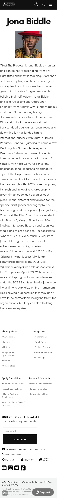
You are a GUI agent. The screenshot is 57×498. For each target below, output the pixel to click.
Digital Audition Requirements (10, 395)
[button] (36, 4)
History (6, 346)
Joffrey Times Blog (38, 388)
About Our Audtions (12, 388)
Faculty (6, 341)
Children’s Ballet (42, 336)
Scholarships (9, 365)
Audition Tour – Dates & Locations (13, 404)
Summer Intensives (44, 352)
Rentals (6, 360)
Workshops (40, 357)
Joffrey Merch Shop (39, 393)
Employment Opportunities (8, 354)
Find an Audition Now (13, 383)
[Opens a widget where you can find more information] (43, 492)
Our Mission (9, 336)
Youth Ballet (40, 341)
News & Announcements (41, 383)
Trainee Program (43, 346)
